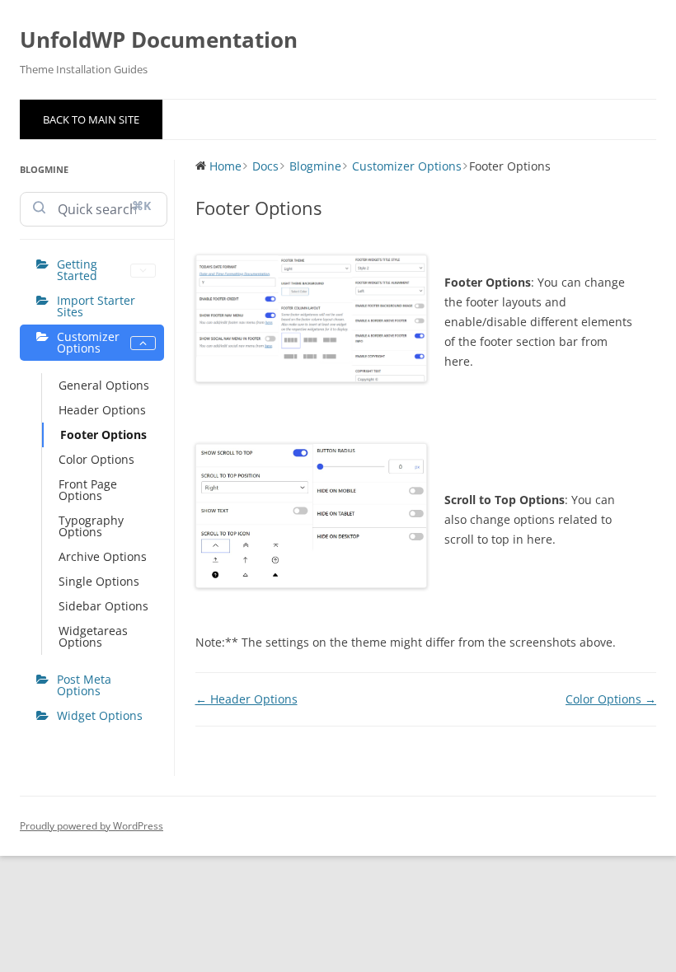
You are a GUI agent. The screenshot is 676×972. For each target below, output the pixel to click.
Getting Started (77, 269)
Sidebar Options (103, 606)
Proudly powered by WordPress (91, 826)
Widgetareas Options (93, 636)
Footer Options (103, 434)
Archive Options (103, 556)
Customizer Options (88, 342)
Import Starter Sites (96, 306)
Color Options (96, 459)
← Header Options (246, 699)
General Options (104, 385)
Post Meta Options (84, 685)
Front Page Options (88, 489)
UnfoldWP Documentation (159, 39)
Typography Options (91, 526)
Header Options (102, 410)
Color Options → (611, 699)
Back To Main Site (91, 119)
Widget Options (100, 715)
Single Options (99, 581)
